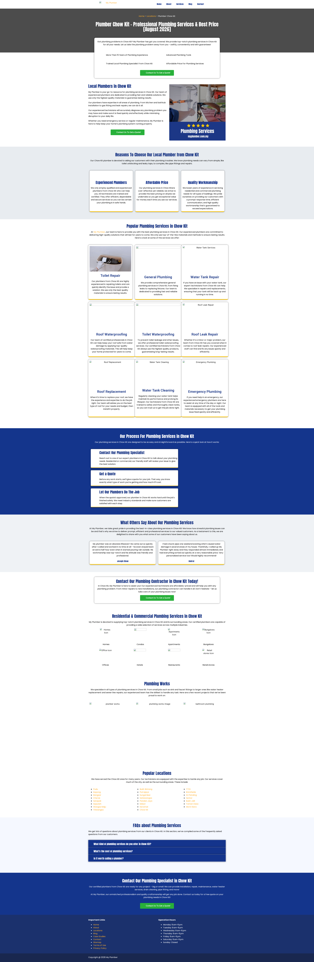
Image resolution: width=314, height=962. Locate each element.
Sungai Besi (145, 795)
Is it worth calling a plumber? (109, 858)
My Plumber (99, 232)
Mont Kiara (191, 806)
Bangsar (97, 795)
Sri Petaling (191, 795)
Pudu (95, 789)
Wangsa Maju (99, 806)
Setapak (97, 801)
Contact (200, 4)
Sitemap (97, 942)
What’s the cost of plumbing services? (113, 851)
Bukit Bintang (146, 789)
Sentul (189, 798)
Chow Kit (144, 809)
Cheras (96, 798)
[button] (157, 843)
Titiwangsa (98, 809)
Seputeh (97, 803)
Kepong (97, 792)
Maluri (142, 803)
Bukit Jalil (190, 801)
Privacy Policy (99, 948)
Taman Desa (192, 803)
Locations (151, 16)
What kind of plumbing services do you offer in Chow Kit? (122, 844)
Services (180, 4)
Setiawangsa (146, 798)
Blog (190, 4)
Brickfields (191, 792)
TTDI (188, 789)
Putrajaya (144, 792)
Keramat (144, 806)
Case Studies (99, 936)
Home (159, 4)
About (168, 4)
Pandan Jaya (146, 801)
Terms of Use (99, 945)
